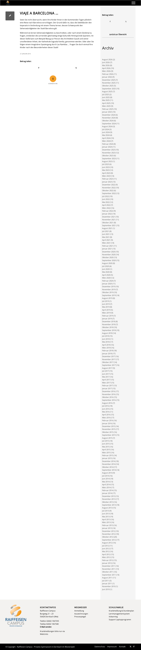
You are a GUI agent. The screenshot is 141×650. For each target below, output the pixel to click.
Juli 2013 (105, 511)
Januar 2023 (107, 182)
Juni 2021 (106, 234)
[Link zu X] (130, 646)
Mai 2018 (105, 342)
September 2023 (109, 158)
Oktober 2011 (107, 572)
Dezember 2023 (108, 149)
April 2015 (106, 449)
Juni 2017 (106, 374)
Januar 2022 (107, 214)
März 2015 (106, 452)
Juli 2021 (105, 231)
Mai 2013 (105, 516)
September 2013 (109, 505)
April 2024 (106, 138)
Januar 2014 (107, 493)
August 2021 (107, 228)
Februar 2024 (107, 144)
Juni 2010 (106, 589)
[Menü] (132, 3)
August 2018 (107, 333)
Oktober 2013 (107, 502)
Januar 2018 (107, 353)
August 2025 (107, 91)
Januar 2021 (107, 248)
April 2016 (106, 414)
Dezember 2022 (108, 184)
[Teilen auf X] (76, 68)
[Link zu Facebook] (133, 646)
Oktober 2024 (107, 120)
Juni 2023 (106, 167)
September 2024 (109, 123)
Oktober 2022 (107, 190)
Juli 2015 (105, 441)
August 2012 (107, 543)
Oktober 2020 (107, 257)
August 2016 (107, 403)
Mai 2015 (105, 446)
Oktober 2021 (107, 222)
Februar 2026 (107, 74)
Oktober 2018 (107, 327)
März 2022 (106, 208)
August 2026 (107, 59)
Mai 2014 (105, 481)
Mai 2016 (105, 412)
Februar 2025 (107, 109)
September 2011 (109, 575)
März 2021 (106, 243)
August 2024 (107, 126)
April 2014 (106, 484)
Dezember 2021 (108, 217)
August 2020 (107, 263)
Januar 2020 (107, 283)
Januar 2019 (107, 318)
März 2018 (106, 347)
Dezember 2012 (108, 531)
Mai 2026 (105, 65)
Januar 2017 (107, 388)
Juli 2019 (105, 301)
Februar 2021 (107, 246)
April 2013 (106, 519)
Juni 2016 (106, 409)
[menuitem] (132, 3)
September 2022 (109, 193)
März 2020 (106, 278)
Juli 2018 (105, 336)
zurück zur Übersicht (118, 34)
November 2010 (108, 586)
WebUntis (44, 634)
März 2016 (106, 417)
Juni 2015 (106, 444)
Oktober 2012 (107, 537)
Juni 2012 (106, 548)
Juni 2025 (106, 97)
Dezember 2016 (108, 391)
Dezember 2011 (108, 566)
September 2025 (109, 88)
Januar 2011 (107, 583)
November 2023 (108, 152)
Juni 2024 (106, 132)
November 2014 (108, 464)
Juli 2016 (105, 406)
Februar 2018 (107, 350)
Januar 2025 (107, 112)
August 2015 (107, 438)
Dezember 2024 (108, 115)
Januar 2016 (107, 423)
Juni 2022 (106, 199)
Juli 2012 (105, 545)
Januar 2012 (107, 563)
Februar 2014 (107, 490)
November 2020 (108, 254)
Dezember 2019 (108, 286)
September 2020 (109, 260)
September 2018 (109, 330)
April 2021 (106, 240)
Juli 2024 (105, 129)
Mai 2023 (105, 170)
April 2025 (106, 103)
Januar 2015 (107, 458)
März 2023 (106, 176)
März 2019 (106, 313)
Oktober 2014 (107, 467)
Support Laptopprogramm (120, 619)
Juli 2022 (105, 196)
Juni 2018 (106, 339)
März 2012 (106, 557)
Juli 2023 (105, 164)
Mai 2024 (105, 135)
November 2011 (108, 569)
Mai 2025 (105, 100)
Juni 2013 (106, 513)
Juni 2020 (106, 269)
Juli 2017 (105, 371)
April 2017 (106, 379)
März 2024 (106, 141)
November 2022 (108, 187)
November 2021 (108, 219)
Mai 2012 (105, 551)
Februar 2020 (107, 281)
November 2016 (108, 394)
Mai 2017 (105, 377)
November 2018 (108, 324)
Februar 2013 (107, 525)
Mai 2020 (105, 272)
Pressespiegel (80, 616)
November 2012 (108, 534)
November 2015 (108, 429)
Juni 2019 (106, 304)
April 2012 (106, 554)
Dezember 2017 (108, 356)
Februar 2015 (107, 455)
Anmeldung (79, 611)
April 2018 (106, 345)
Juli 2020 (105, 266)
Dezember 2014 (108, 461)
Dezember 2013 (108, 496)
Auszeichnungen (81, 614)
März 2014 (106, 487)
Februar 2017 (107, 385)
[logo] (8, 3)
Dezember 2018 (108, 321)
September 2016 (109, 400)
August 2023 (107, 161)
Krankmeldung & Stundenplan (121, 611)
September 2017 (109, 365)
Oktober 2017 (107, 362)
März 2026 (106, 71)
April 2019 (106, 310)
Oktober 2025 (107, 85)
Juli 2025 (105, 94)
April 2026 (106, 68)
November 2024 (108, 118)
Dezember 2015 (108, 426)
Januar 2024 (107, 147)
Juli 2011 (105, 580)
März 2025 (106, 106)
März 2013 (106, 522)
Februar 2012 (107, 560)
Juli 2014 (105, 476)
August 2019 (107, 298)
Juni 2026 (106, 62)
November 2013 (108, 499)
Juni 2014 (106, 478)
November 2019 (108, 289)
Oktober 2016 (107, 397)
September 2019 (109, 295)
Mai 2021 (105, 237)
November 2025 (108, 83)
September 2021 (109, 225)
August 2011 (107, 577)
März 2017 (106, 382)
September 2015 (109, 435)
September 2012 (109, 540)
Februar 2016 (107, 420)
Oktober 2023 (107, 155)
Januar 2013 (107, 528)
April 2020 (106, 275)
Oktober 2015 (107, 432)
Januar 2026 (107, 77)
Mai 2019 (105, 307)
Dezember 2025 (108, 80)
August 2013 (107, 508)
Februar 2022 (107, 211)
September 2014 (109, 470)
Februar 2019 (107, 316)
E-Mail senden (46, 627)
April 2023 (106, 173)
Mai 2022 (105, 202)
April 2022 (106, 205)
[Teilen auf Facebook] (38, 68)
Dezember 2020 (108, 251)
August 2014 (107, 473)
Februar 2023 (107, 179)
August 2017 (107, 368)
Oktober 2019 (107, 292)
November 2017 (108, 359)
